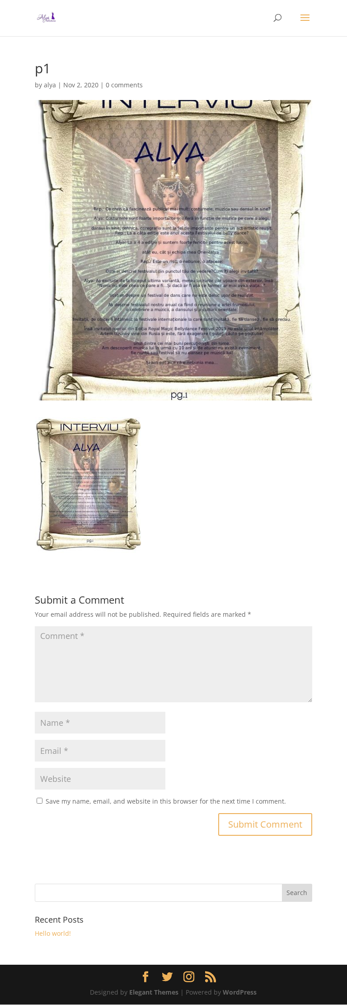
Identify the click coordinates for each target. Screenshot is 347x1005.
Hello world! (53, 933)
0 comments (124, 85)
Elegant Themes (153, 992)
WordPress (240, 992)
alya (50, 85)
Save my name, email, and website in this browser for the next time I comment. (166, 801)
